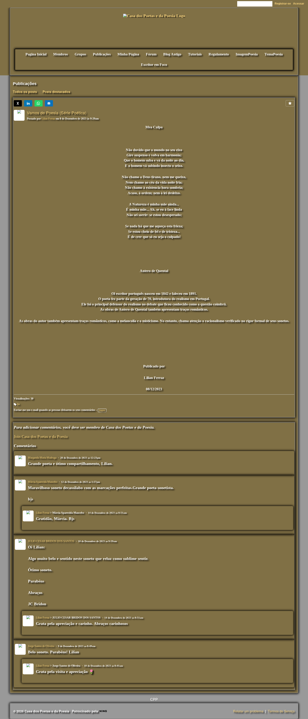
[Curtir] (290, 103)
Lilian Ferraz (48, 118)
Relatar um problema (248, 711)
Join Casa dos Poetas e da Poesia (41, 436)
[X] (18, 103)
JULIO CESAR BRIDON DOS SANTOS (51, 541)
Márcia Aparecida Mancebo (42, 481)
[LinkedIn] (28, 103)
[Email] (49, 103)
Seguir (102, 410)
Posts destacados (56, 91)
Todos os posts (25, 91)
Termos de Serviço (281, 711)
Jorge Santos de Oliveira (41, 646)
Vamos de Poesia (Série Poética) (56, 113)
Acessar (298, 3)
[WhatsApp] (38, 103)
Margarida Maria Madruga (42, 457)
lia (18, 404)
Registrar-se (283, 3)
